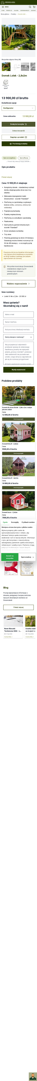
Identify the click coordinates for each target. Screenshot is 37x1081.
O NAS (2, 10)
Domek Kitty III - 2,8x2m (10, 444)
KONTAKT (33, 10)
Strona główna (5, 14)
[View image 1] (6, 66)
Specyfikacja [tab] (24, 158)
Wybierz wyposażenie (17, 283)
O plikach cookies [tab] (28, 522)
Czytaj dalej (7, 637)
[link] (18, 403)
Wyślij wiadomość (18, 370)
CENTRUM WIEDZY (24, 10)
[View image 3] (25, 67)
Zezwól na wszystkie (9, 557)
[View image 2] (16, 67)
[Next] (32, 37)
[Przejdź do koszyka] (34, 7)
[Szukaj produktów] (30, 7)
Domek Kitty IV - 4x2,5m (10, 478)
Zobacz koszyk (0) (18, 131)
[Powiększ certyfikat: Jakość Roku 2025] (11, 566)
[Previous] (5, 37)
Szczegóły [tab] (15, 522)
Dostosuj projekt (18, 419)
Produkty (13, 14)
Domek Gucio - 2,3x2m (9, 512)
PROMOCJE (9, 10)
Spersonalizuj (26, 557)
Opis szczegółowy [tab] (9, 158)
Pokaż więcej (18, 607)
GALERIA (16, 10)
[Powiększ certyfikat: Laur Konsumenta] (28, 566)
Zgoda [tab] (5, 522)
